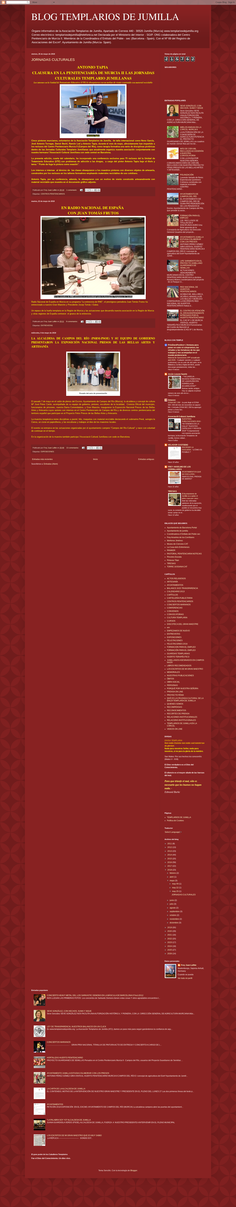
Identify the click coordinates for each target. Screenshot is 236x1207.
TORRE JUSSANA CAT (177, 567)
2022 (169, 939)
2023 (169, 942)
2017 (169, 866)
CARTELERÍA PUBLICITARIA (179, 598)
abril (172, 877)
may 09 (175, 884)
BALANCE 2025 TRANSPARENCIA (182, 588)
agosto (173, 908)
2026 (169, 953)
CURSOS (171, 621)
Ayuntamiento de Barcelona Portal (182, 528)
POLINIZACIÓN (187, 175)
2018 (169, 870)
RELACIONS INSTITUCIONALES (181, 720)
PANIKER (171, 550)
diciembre (174, 923)
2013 (169, 851)
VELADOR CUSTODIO (178, 445)
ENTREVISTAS (47, 325)
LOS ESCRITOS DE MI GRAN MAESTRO (185, 669)
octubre (173, 915)
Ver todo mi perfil (185, 978)
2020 (169, 931)
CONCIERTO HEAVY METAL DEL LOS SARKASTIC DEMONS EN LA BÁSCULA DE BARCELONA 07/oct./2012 (95, 995)
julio (172, 904)
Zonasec (172, 400)
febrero (173, 873)
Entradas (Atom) (51, 464)
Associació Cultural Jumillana (181, 416)
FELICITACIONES (175, 640)
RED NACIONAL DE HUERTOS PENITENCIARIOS (189, 289)
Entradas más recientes (42, 459)
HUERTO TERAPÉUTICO (178, 657)
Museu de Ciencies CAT (177, 544)
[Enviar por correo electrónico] (86, 190)
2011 (169, 843)
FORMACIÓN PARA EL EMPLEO (181, 650)
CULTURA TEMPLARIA (177, 617)
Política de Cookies (175, 820)
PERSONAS (172, 685)
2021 (169, 935)
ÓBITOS (170, 679)
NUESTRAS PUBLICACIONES (180, 675)
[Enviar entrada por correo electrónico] (81, 190)
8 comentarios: (72, 321)
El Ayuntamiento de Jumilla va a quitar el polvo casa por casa (190, 496)
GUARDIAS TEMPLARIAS (178, 653)
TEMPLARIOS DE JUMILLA (179, 817)
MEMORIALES (173, 672)
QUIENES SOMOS (175, 704)
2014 (169, 855)
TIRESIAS (172, 491)
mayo (172, 880)
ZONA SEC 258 (174, 402)
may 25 (175, 891)
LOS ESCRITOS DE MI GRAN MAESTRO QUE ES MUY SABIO (74, 1135)
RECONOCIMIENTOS (176, 710)
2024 (169, 946)
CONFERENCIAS (174, 608)
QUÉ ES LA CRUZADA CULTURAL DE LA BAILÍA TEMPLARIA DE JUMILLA (185, 699)
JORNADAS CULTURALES (53, 60)
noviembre (174, 919)
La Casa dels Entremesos (178, 547)
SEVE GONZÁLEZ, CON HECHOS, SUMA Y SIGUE (191, 107)
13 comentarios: (72, 448)
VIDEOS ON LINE (174, 729)
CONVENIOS (173, 611)
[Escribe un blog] (89, 190)
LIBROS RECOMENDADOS (179, 665)
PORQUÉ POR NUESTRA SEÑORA (182, 688)
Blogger (133, 1170)
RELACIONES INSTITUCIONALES (182, 717)
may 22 (175, 888)
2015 (169, 859)
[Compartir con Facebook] (95, 190)
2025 (169, 950)
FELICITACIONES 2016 (177, 644)
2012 (169, 847)
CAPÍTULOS (172, 595)
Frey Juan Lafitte (188, 965)
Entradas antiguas (146, 459)
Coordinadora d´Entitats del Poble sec (183, 534)
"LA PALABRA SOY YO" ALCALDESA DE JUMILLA (69, 1120)
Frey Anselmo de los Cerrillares (180, 537)
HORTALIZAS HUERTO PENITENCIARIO (65, 1058)
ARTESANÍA (172, 582)
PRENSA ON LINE (175, 692)
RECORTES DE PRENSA (178, 714)
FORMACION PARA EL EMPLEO (181, 647)
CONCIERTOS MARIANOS (179, 605)
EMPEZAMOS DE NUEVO (178, 631)
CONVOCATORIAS (175, 614)
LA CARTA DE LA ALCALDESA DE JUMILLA (66, 1089)
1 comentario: (71, 190)
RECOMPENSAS (174, 707)
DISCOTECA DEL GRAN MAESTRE (182, 624)
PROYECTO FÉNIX (175, 695)
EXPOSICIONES (47, 452)
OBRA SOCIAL (173, 682)
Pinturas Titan (173, 560)
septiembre (175, 911)
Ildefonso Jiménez (175, 540)
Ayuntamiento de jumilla (177, 531)
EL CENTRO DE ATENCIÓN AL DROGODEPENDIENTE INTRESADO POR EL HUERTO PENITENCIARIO (192, 314)
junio (172, 900)
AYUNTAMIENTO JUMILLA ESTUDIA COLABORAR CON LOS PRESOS (191, 239)
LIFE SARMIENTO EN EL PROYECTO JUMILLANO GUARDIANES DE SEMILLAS (191, 264)
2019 (169, 927)
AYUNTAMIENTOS (175, 585)
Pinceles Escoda (174, 557)
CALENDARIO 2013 (176, 591)
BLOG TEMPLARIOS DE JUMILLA (105, 16)
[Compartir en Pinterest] (98, 190)
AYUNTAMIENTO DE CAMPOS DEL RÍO (189, 195)
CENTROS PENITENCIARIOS (53, 194)
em (168, 627)
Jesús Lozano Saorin (177, 374)
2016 (169, 862)
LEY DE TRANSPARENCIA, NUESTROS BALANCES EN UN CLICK (76, 1026)
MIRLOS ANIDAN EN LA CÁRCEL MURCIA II (190, 128)
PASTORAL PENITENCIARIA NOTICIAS (184, 554)
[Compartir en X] (92, 190)
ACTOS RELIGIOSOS (176, 578)
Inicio (95, 459)
